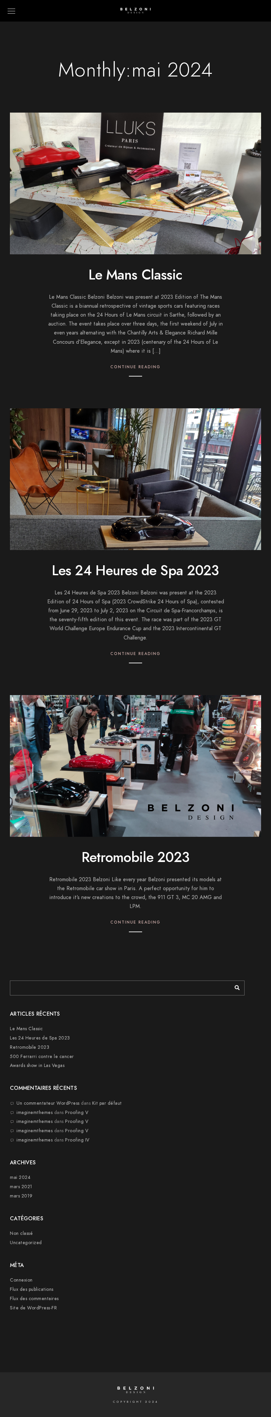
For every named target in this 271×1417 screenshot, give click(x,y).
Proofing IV (77, 1140)
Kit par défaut (107, 1103)
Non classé (21, 1233)
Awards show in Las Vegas (37, 1065)
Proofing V (76, 1112)
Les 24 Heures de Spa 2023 (135, 570)
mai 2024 (20, 1177)
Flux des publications (32, 1289)
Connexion (21, 1280)
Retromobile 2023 (136, 857)
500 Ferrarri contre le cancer (42, 1056)
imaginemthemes (35, 1112)
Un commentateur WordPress (48, 1103)
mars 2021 (21, 1187)
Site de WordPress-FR (33, 1308)
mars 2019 (21, 1196)
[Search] (235, 986)
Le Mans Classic (135, 274)
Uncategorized (26, 1243)
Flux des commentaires (34, 1298)
